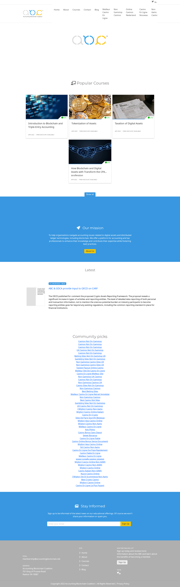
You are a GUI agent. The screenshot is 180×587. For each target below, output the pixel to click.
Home (57, 9)
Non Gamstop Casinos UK (90, 382)
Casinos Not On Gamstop (90, 341)
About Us (90, 251)
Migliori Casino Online (90, 467)
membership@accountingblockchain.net (41, 559)
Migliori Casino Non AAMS (90, 465)
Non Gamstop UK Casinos (90, 376)
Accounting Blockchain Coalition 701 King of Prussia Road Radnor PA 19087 (37, 571)
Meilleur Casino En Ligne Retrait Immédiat (90, 394)
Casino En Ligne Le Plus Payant (90, 485)
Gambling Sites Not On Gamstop (90, 359)
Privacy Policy (123, 583)
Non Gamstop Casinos (118, 12)
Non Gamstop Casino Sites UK (90, 362)
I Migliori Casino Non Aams (90, 409)
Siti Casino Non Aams (90, 447)
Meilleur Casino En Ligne (106, 13)
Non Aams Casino (154, 12)
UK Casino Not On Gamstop (90, 406)
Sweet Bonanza (90, 435)
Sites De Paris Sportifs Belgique (90, 417)
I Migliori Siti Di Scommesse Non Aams (90, 476)
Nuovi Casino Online (90, 473)
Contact (87, 9)
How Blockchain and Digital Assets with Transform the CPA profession (88, 171)
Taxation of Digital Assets (129, 123)
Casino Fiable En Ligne (90, 453)
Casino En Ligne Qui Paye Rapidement (90, 450)
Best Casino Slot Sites (90, 400)
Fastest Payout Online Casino (90, 367)
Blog (97, 9)
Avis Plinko (90, 429)
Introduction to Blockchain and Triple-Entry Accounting (45, 125)
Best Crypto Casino (90, 479)
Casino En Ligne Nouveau (143, 12)
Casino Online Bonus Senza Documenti (90, 441)
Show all (90, 194)
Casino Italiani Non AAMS (90, 470)
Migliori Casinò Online (90, 482)
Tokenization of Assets (84, 123)
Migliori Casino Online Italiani (90, 412)
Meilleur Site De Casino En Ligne (90, 370)
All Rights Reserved (106, 583)
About (66, 9)
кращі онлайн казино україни (90, 459)
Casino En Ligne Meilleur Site (90, 373)
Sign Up (122, 562)
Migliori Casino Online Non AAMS (90, 462)
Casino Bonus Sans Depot (90, 432)
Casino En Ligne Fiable (90, 438)
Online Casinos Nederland (131, 12)
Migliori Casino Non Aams (90, 423)
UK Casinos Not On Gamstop (90, 350)
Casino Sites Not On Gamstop (90, 385)
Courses (76, 9)
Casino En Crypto (90, 415)
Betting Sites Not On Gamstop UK (90, 356)
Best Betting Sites (90, 391)
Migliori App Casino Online (90, 420)
